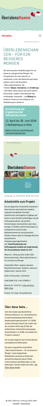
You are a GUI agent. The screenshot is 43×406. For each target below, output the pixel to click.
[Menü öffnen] (40, 35)
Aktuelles (7, 35)
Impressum (25, 403)
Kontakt (16, 403)
